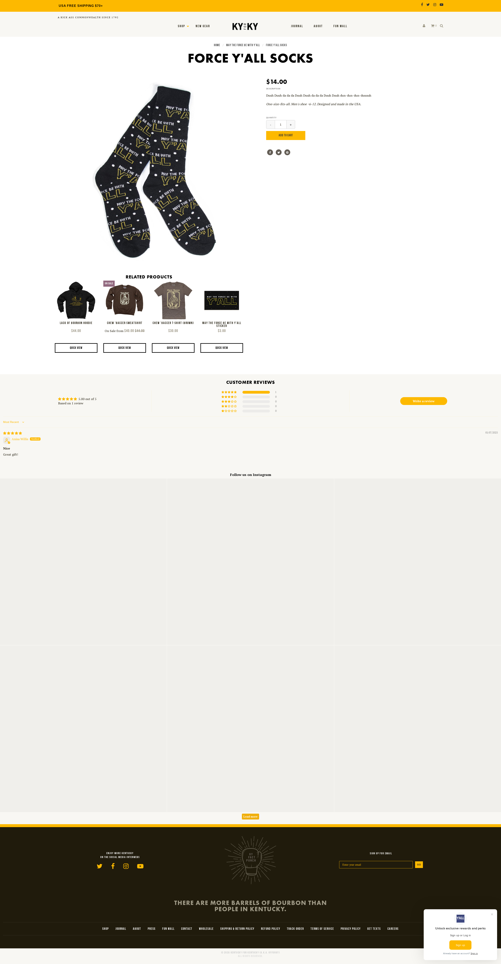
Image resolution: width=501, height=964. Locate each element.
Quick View (76, 348)
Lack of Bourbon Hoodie (76, 323)
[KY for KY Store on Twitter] (428, 4)
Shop (181, 26)
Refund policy (270, 929)
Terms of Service (322, 929)
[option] (153, 172)
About (318, 26)
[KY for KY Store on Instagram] (434, 4)
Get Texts (374, 929)
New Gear (203, 26)
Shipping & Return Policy (237, 929)
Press (152, 929)
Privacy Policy (351, 929)
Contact (186, 929)
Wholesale (206, 929)
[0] (432, 25)
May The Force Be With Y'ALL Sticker (221, 325)
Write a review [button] (424, 401)
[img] (12, 433)
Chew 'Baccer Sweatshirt (124, 323)
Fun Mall (340, 26)
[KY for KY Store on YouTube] (441, 4)
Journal (297, 26)
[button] (229, 392)
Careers (393, 929)
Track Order (295, 929)
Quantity (271, 118)
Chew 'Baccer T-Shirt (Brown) (173, 323)
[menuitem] (297, 26)
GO (419, 864)
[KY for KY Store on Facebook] (422, 4)
